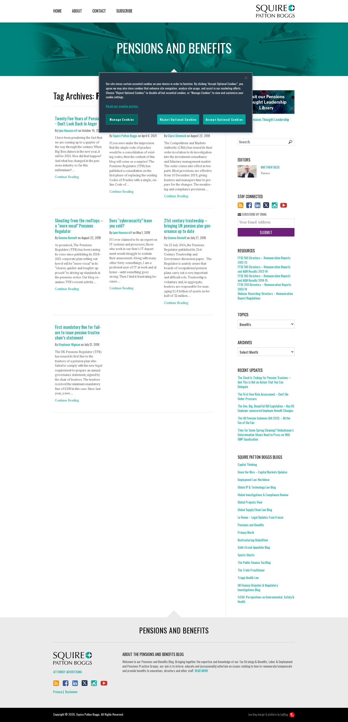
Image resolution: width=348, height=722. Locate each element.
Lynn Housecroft (68, 130)
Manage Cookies (122, 119)
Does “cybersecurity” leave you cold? (130, 223)
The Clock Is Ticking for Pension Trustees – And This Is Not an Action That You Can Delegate (264, 382)
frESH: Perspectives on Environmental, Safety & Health (266, 599)
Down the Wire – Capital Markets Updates (262, 472)
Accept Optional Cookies (224, 119)
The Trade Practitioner (251, 570)
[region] (176, 102)
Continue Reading (67, 177)
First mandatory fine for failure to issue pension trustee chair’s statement (78, 332)
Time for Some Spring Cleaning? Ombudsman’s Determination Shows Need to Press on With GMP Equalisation (266, 434)
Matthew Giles (270, 167)
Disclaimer (71, 691)
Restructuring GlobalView (253, 540)
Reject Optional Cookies (178, 119)
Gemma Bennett (67, 237)
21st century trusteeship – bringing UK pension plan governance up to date (187, 226)
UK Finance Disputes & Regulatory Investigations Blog (258, 587)
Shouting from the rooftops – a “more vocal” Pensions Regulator (79, 226)
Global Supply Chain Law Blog (255, 509)
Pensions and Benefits (251, 524)
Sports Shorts (246, 555)
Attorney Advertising (67, 671)
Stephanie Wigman (69, 344)
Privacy (57, 691)
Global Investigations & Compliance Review (263, 494)
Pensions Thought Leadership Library (263, 121)
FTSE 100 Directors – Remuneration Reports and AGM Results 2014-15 (264, 278)
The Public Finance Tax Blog (254, 562)
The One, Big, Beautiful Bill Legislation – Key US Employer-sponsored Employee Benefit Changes (266, 408)
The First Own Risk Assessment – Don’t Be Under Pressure (263, 396)
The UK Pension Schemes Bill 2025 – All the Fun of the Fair (264, 420)
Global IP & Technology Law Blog (257, 487)
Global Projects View (250, 502)
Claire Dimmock (177, 135)
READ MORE (201, 670)
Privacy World (246, 532)
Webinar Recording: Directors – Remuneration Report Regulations (265, 295)
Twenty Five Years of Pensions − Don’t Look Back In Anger (79, 121)
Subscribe (124, 11)
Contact (99, 11)
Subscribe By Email (254, 214)
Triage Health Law (248, 577)
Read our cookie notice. (122, 106)
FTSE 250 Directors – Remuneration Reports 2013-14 (264, 286)
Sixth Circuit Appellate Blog (254, 547)
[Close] (246, 78)
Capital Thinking (247, 464)
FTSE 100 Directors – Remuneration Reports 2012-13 (264, 260)
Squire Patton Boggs (275, 11)
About (77, 11)
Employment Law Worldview (254, 479)
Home (57, 11)
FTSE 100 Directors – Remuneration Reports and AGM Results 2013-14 (264, 269)
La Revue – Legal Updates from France (260, 517)
